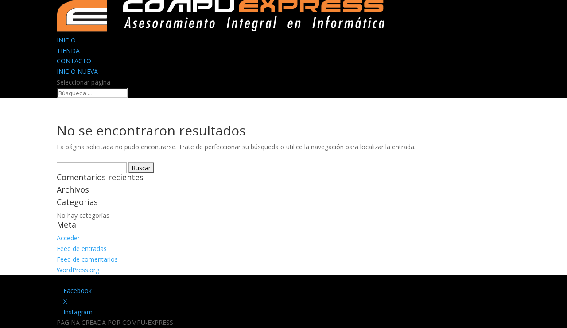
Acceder (68, 238)
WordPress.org (78, 270)
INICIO (66, 40)
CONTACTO (74, 61)
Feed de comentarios (87, 259)
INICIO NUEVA (77, 71)
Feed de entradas (82, 248)
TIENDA (68, 50)
